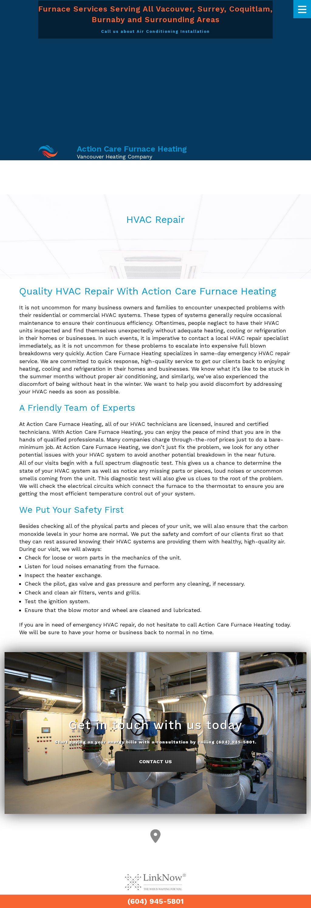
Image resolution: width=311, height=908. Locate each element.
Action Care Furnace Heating (132, 148)
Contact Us (155, 761)
